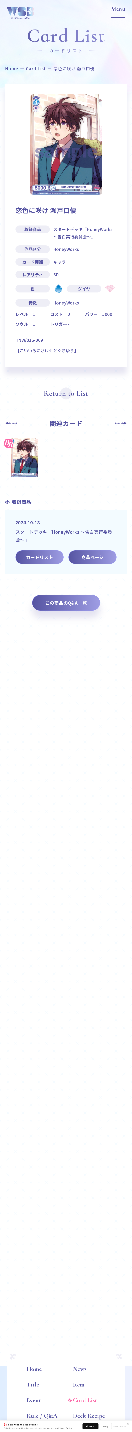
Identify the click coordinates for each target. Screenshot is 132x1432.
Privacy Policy (65, 1428)
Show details (119, 1426)
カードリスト (39, 557)
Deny (106, 1426)
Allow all (90, 1426)
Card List (36, 68)
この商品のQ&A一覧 (66, 603)
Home (11, 68)
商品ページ (92, 557)
